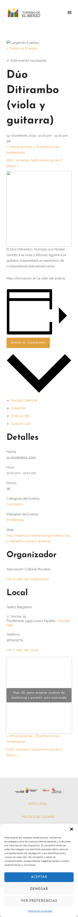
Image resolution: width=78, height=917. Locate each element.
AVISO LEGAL (38, 804)
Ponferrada (15, 520)
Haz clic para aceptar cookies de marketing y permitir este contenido (39, 695)
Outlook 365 (20, 416)
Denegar (39, 889)
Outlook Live (20, 424)
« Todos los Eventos (21, 48)
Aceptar (39, 877)
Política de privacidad (40, 910)
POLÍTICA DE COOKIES (38, 817)
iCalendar (18, 408)
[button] (71, 829)
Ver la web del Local (22, 650)
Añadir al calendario (28, 343)
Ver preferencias (39, 901)
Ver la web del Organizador (27, 579)
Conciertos (14, 504)
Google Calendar (24, 400)
